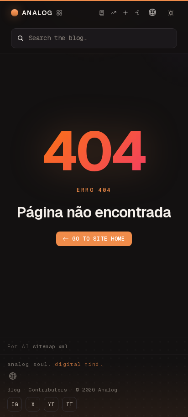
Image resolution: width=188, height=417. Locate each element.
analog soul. (55, 364)
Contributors (48, 389)
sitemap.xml (50, 346)
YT (51, 404)
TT (69, 404)
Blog (13, 389)
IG (14, 404)
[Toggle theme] (170, 12)
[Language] (152, 12)
